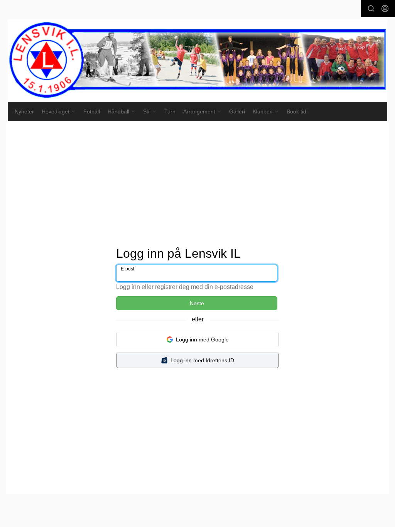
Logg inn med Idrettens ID (202, 360)
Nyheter (24, 111)
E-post (127, 269)
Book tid (296, 111)
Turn (170, 111)
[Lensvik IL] (197, 60)
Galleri (237, 111)
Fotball (91, 111)
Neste (197, 303)
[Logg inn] (385, 8)
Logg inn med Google (202, 339)
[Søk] (371, 8)
